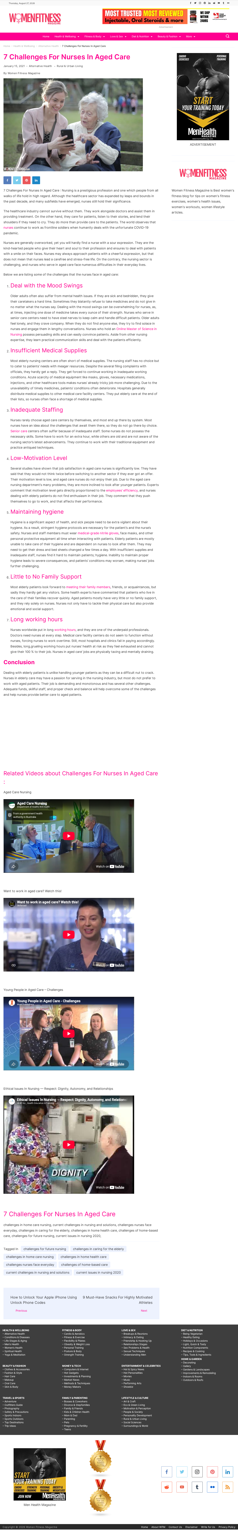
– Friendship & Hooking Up (137, 1340)
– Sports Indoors (12, 1415)
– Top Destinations (13, 1422)
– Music (126, 1379)
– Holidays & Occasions (194, 1340)
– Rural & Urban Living (134, 1418)
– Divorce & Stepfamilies (76, 1404)
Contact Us (175, 1526)
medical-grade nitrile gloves (98, 533)
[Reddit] (214, 3)
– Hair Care (9, 1376)
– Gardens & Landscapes (195, 1369)
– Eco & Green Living (133, 1404)
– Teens (66, 1429)
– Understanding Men (134, 1354)
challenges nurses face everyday (30, 1264)
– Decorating (188, 1362)
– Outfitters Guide (13, 1404)
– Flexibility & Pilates (73, 1340)
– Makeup (8, 1379)
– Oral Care (9, 1383)
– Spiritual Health (12, 1351)
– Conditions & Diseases (16, 1337)
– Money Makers (71, 1386)
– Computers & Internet (75, 1369)
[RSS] (227, 1487)
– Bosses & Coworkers (74, 1401)
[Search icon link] (226, 36)
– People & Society (132, 1411)
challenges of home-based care (84, 1264)
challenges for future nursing (45, 1249)
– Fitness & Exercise (73, 1337)
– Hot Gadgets (70, 1372)
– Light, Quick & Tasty (193, 1344)
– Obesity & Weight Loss (76, 1344)
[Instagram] (200, 3)
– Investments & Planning (76, 1376)
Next (144, 1310)
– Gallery (186, 1365)
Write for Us (208, 1526)
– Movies (127, 1376)
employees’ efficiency (122, 490)
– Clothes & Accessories (16, 1369)
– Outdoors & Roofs (192, 1379)
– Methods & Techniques (76, 1383)
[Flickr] (228, 3)
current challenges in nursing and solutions (37, 1272)
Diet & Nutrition (140, 36)
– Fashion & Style (12, 1372)
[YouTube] (219, 3)
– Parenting (68, 1418)
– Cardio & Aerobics (73, 1333)
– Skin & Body (10, 1386)
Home (46, 36)
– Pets (65, 1422)
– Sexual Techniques (133, 1351)
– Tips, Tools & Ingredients (196, 1354)
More (189, 36)
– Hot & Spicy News (133, 1369)
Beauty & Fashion (167, 36)
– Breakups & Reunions (135, 1333)
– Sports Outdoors (13, 1418)
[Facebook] (191, 3)
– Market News (70, 1379)
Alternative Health (41, 66)
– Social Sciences (131, 1422)
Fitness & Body (93, 36)
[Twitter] (195, 3)
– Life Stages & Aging (15, 1340)
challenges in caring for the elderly (98, 1249)
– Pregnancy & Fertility (75, 1425)
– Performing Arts (131, 1383)
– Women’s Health (12, 1347)
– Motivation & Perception (136, 1408)
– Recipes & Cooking (193, 1351)
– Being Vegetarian (191, 1333)
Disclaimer (191, 1526)
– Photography (11, 1408)
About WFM (158, 1526)
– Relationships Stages (134, 1344)
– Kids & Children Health (75, 1411)
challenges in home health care (83, 1257)
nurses (8, 227)
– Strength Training (73, 1354)
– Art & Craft (129, 1401)
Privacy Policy (227, 1526)
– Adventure (9, 1401)
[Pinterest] (205, 3)
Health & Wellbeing (65, 36)
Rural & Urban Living (70, 66)
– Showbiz (127, 1386)
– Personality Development (137, 1415)
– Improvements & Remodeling (198, 1372)
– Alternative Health (14, 1333)
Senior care (18, 431)
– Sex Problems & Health (135, 1347)
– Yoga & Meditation (14, 1354)
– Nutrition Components (194, 1347)
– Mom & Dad (69, 1415)
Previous (21, 1310)
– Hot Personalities (132, 1372)
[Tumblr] (223, 3)
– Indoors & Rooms (191, 1376)
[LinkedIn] (209, 3)
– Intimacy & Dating (133, 1337)
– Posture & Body (72, 1351)
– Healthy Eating (190, 1337)
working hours (65, 630)
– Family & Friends (72, 1408)
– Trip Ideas (9, 1425)
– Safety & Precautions (15, 1411)
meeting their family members (88, 587)
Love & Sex (116, 36)
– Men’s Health (11, 1344)
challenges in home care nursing (30, 1257)
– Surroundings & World (135, 1425)
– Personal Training (73, 1347)
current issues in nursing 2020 (98, 1272)
